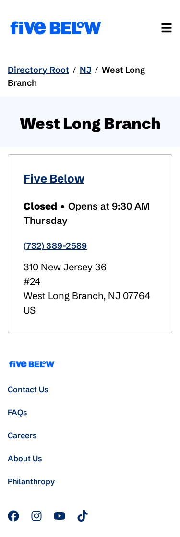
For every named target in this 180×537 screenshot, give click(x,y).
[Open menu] (166, 28)
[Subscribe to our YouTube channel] (59, 516)
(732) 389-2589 (55, 245)
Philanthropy (31, 481)
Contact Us (28, 389)
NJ (85, 69)
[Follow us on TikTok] (82, 516)
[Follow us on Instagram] (36, 516)
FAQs (17, 412)
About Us (25, 458)
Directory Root (38, 69)
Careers (22, 435)
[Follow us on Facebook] (13, 516)
